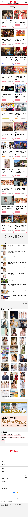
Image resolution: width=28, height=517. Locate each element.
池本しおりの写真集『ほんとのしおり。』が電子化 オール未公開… (17, 263)
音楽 (3, 468)
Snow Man (17, 434)
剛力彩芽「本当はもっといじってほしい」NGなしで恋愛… (7, 227)
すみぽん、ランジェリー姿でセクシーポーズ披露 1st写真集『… (17, 246)
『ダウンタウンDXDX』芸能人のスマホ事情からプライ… (7, 78)
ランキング (4, 481)
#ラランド (5, 447)
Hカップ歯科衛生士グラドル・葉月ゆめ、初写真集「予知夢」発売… (17, 285)
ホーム (2, 447)
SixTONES (10, 434)
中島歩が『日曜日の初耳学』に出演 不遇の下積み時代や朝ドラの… (17, 280)
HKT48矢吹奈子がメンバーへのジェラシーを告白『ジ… (7, 171)
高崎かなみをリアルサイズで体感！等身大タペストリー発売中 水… (17, 274)
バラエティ (4, 26)
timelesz (4, 434)
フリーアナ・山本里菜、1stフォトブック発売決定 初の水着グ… (17, 257)
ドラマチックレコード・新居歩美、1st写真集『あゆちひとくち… (17, 291)
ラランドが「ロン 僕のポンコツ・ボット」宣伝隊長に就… (7, 59)
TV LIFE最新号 (5, 488)
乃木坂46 (11, 437)
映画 (3, 63)
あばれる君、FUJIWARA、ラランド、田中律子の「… (20, 171)
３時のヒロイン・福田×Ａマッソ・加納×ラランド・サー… (7, 115)
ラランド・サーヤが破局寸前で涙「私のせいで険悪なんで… (7, 134)
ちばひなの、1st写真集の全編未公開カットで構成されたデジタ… (17, 268)
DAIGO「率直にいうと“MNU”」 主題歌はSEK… (6, 41)
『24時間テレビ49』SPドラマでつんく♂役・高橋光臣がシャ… (17, 296)
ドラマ (16, 118)
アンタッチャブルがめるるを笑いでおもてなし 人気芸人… (20, 96)
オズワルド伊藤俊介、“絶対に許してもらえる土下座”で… (20, 227)
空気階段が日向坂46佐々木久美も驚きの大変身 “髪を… (20, 190)
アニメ (3, 464)
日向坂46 (23, 437)
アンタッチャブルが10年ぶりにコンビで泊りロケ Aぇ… (21, 153)
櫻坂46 (16, 437)
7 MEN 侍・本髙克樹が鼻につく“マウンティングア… (7, 208)
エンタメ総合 (4, 474)
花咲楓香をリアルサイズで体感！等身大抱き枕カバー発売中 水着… (17, 252)
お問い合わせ (17, 498)
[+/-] (26, 475)
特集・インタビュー (5, 118)
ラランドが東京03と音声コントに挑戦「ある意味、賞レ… (20, 59)
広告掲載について (4, 498)
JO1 (3, 439)
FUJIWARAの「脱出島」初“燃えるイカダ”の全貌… (7, 190)
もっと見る (25, 303)
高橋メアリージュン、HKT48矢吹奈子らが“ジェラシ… (20, 134)
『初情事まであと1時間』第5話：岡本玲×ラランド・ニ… (20, 115)
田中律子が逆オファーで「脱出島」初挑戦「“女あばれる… (20, 208)
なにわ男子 (4, 437)
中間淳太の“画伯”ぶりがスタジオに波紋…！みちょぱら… (20, 78)
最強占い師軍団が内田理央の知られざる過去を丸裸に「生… (7, 22)
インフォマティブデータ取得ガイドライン (8, 501)
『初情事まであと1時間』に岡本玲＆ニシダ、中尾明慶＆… (7, 153)
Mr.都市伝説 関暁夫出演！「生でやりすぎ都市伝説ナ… (7, 96)
